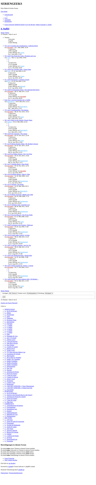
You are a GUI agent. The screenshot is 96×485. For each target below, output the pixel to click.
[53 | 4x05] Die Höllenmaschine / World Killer (18, 255)
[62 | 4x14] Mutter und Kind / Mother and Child (18, 194)
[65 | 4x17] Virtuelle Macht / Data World (16, 164)
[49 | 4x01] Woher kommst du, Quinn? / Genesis (18, 265)
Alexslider (10, 47)
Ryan (8, 81)
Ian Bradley (12, 463)
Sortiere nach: (22, 293)
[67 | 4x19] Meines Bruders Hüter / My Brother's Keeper (21, 144)
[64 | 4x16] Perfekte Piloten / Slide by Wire (17, 174)
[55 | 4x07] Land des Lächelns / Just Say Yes (17, 245)
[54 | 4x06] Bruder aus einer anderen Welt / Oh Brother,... (21, 279)
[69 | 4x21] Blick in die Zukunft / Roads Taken (18, 120)
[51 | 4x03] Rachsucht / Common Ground (16, 79)
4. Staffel (5, 28)
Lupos (22, 117)
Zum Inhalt (4, 11)
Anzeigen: (5, 293)
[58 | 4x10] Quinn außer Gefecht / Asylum (17, 235)
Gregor (22, 52)
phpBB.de (21, 470)
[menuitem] (6, 18)
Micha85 (22, 86)
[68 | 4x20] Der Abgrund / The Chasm (15, 134)
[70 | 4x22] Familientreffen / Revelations (16, 110)
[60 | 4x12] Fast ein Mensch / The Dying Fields (18, 215)
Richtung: (41, 293)
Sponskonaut (24, 161)
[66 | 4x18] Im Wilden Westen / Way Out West (18, 154)
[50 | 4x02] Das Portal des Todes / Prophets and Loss (20, 56)
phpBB (10, 466)
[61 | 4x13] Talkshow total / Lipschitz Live (17, 205)
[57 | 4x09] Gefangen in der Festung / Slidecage (18, 225)
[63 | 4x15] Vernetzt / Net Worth (14, 184)
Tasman (9, 122)
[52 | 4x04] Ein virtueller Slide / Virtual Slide (17, 69)
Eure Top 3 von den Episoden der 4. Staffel (17, 100)
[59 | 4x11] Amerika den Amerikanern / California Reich (21, 46)
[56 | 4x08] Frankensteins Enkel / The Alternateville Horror (21, 90)
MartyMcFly (11, 101)
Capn (8, 57)
